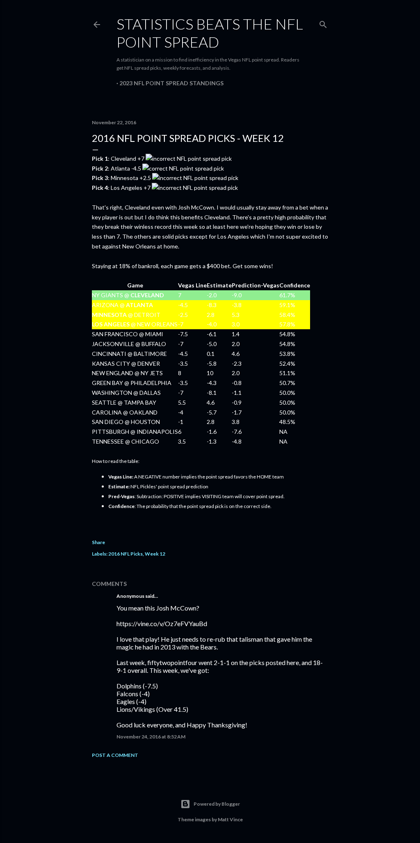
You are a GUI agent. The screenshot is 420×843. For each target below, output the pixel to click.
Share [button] (98, 542)
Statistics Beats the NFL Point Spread (209, 33)
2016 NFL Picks (125, 554)
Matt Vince (230, 819)
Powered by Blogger (217, 804)
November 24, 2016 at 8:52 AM (150, 737)
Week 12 (155, 554)
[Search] (323, 23)
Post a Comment (115, 755)
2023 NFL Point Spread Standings (171, 83)
